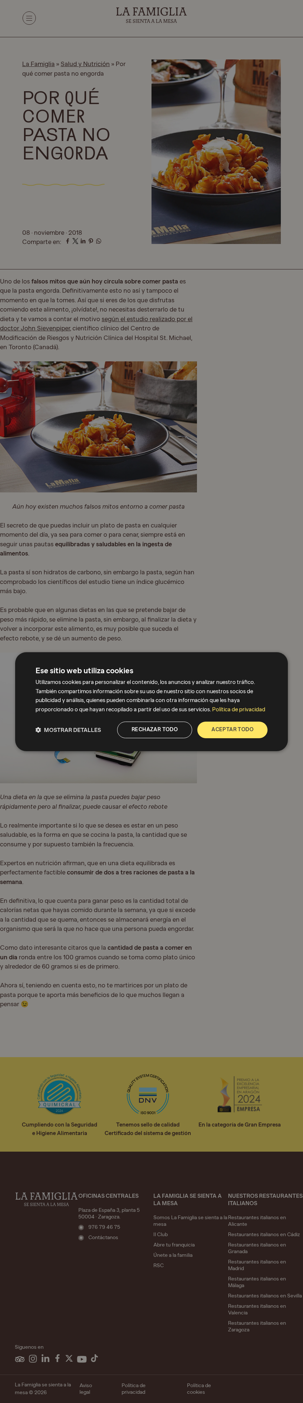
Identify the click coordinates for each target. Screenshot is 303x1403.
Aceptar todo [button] (232, 729)
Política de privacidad (238, 709)
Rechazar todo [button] (155, 729)
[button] (68, 730)
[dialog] (151, 701)
